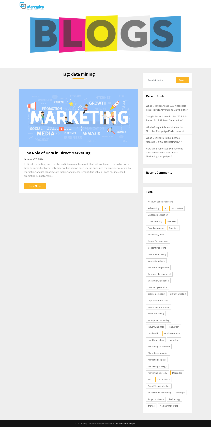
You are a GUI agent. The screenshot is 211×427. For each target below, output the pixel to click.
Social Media (163, 379)
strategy (180, 392)
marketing (174, 339)
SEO (150, 379)
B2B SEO (171, 221)
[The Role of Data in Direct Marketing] (78, 118)
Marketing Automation (159, 346)
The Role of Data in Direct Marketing (57, 153)
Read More (35, 186)
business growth (156, 234)
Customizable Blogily (125, 423)
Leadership (153, 333)
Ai (165, 208)
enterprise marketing (158, 320)
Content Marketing (157, 247)
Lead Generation (172, 333)
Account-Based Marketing (160, 201)
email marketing (156, 313)
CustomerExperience (158, 280)
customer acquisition (158, 267)
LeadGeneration (156, 339)
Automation (177, 208)
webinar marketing (169, 405)
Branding (173, 228)
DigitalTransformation (158, 300)
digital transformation (158, 307)
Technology (174, 399)
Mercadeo (177, 372)
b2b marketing (155, 221)
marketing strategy (157, 372)
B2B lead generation (158, 214)
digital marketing (156, 293)
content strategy (156, 260)
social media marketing (159, 392)
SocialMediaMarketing (159, 386)
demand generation (157, 287)
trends (151, 405)
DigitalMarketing (178, 293)
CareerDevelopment (158, 241)
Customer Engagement (159, 274)
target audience (156, 399)
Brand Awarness (156, 228)
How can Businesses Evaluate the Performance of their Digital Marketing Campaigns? (164, 152)
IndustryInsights (156, 326)
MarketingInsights (157, 359)
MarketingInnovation (158, 353)
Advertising (153, 208)
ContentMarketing (157, 254)
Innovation (174, 326)
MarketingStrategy (157, 366)
